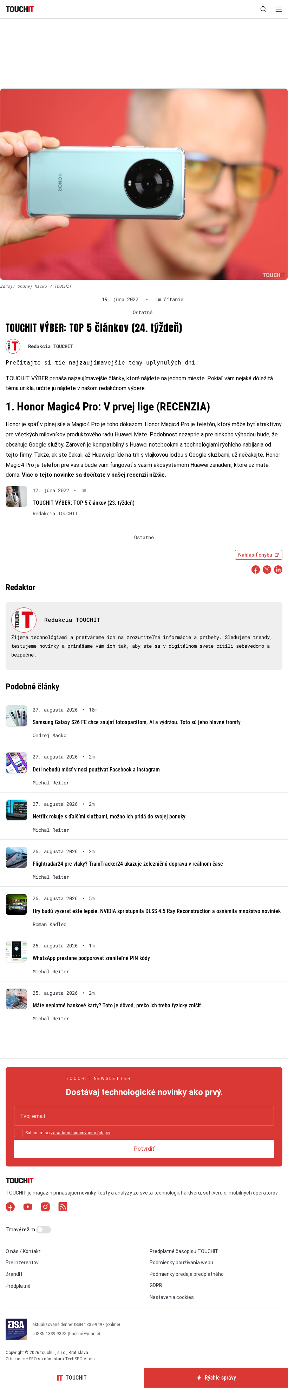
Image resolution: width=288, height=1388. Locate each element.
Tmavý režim (21, 1229)
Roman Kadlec (49, 924)
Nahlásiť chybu (255, 555)
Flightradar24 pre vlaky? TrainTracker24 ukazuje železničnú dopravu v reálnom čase (128, 863)
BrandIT (15, 1274)
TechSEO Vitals (80, 1358)
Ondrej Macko (49, 735)
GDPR (156, 1285)
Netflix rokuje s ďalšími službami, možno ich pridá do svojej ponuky (109, 816)
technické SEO (23, 1358)
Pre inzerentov (22, 1262)
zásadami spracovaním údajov (80, 1132)
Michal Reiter (51, 782)
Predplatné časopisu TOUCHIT (184, 1251)
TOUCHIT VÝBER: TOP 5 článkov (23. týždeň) (84, 502)
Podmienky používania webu (181, 1262)
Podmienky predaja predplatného (187, 1274)
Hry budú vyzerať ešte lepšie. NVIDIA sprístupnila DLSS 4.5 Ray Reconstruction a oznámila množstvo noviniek (157, 911)
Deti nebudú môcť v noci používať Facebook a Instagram (96, 769)
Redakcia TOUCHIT (50, 346)
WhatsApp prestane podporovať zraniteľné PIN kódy (91, 958)
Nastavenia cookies (172, 1297)
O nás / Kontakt (23, 1251)
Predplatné (18, 1286)
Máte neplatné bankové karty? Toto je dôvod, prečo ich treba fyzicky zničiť (117, 1005)
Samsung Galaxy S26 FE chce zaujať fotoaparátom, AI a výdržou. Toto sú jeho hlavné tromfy (137, 722)
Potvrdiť (144, 1148)
